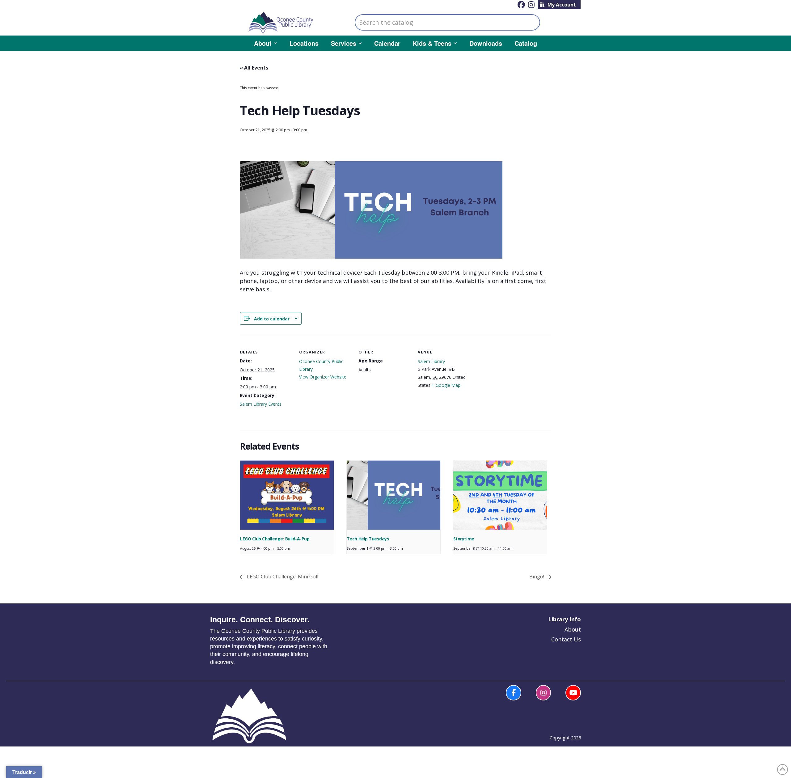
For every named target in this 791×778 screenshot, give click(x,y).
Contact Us (566, 639)
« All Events (254, 67)
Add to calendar (272, 319)
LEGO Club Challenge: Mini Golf (282, 576)
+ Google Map (446, 385)
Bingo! (537, 576)
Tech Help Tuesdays (368, 539)
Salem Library (431, 361)
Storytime (463, 539)
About (573, 629)
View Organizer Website (322, 377)
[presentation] (287, 495)
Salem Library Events (260, 404)
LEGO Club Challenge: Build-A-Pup (274, 539)
